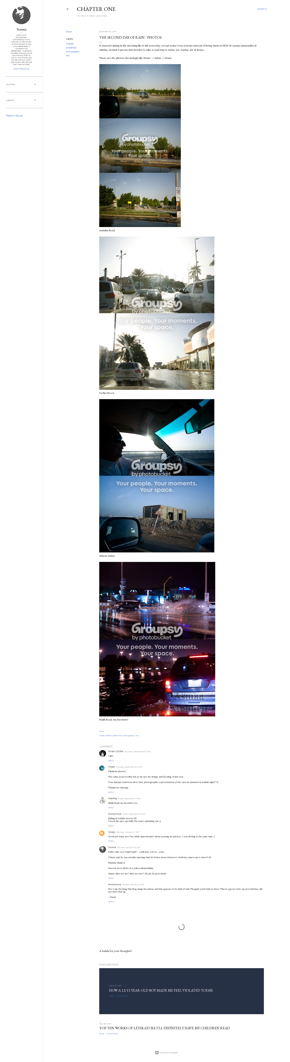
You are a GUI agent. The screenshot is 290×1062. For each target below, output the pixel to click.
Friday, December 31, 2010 (129, 798)
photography (73, 51)
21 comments (122, 996)
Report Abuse (14, 115)
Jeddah (70, 43)
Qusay (111, 832)
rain (68, 55)
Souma (112, 847)
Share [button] (69, 31)
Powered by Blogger (169, 1052)
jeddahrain (71, 47)
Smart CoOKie (115, 751)
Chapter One (96, 9)
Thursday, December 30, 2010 (138, 751)
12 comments (112, 1033)
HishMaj (112, 798)
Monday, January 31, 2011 (133, 884)
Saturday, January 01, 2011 (127, 832)
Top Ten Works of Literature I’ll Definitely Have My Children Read (164, 1028)
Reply (111, 760)
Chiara (111, 766)
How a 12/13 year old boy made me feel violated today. (161, 990)
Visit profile (21, 69)
